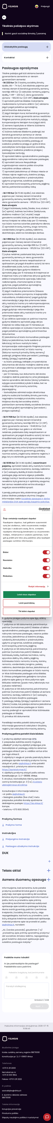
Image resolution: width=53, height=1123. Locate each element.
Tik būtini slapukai (26, 611)
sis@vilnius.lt (25, 763)
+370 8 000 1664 (9, 1075)
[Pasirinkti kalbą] (37, 6)
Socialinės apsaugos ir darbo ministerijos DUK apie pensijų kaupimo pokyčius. (26, 500)
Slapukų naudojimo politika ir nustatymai (20, 1117)
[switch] (46, 560)
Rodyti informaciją (36, 586)
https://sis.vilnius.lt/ (33, 803)
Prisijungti (45, 6)
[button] (26, 861)
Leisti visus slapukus (26, 594)
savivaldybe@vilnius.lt (11, 1090)
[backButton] (4, 17)
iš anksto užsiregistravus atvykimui (22, 783)
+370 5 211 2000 (9, 1068)
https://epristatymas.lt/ (14, 769)
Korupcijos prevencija (11, 1109)
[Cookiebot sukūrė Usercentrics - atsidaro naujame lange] (39, 509)
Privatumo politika (10, 1113)
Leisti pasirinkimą (26, 603)
